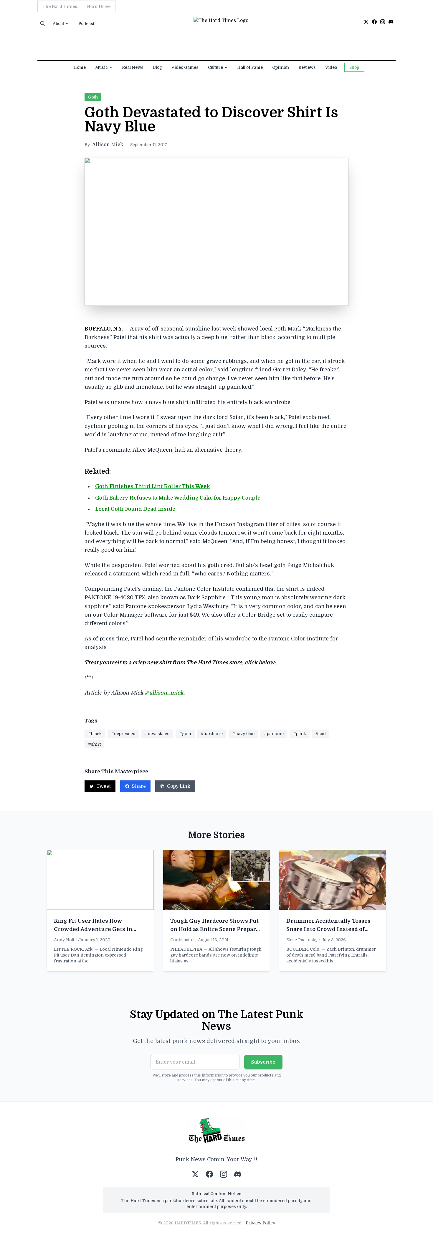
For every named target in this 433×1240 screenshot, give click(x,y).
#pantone (274, 733)
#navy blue (243, 733)
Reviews (307, 67)
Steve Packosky (302, 939)
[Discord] (391, 21)
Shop (354, 67)
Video (331, 67)
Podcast (86, 23)
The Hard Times (59, 6)
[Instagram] (382, 21)
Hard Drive (98, 6)
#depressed (123, 733)
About (58, 23)
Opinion (280, 67)
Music (101, 67)
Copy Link (178, 786)
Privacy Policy (260, 1223)
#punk (299, 733)
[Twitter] (366, 21)
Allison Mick (107, 144)
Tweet (103, 786)
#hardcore (212, 733)
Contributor (182, 939)
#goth (185, 733)
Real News (132, 67)
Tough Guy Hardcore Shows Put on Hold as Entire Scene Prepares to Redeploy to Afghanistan (216, 929)
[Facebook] (374, 21)
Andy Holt (64, 939)
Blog (157, 67)
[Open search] (42, 23)
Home (79, 67)
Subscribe (263, 1062)
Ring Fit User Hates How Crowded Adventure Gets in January (93, 929)
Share (139, 786)
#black (95, 733)
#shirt (94, 744)
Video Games (185, 67)
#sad (320, 733)
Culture (215, 67)
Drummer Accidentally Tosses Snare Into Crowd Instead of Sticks (328, 929)
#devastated (157, 733)
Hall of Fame (250, 67)
